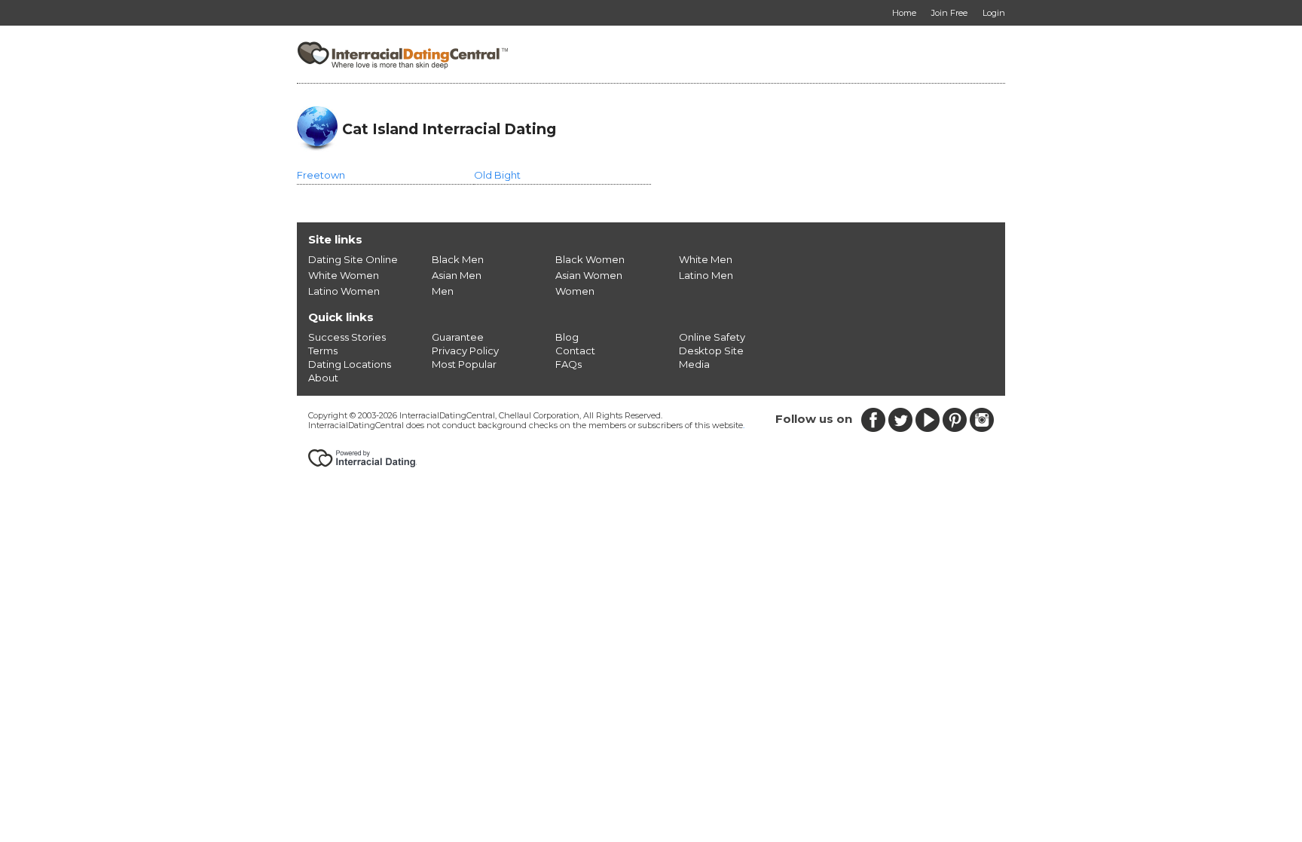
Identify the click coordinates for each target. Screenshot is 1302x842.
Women (574, 291)
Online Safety (712, 337)
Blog (567, 337)
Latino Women (344, 291)
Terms (323, 350)
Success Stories (347, 337)
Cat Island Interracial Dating (449, 129)
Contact (575, 350)
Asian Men (456, 275)
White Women (343, 275)
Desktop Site (711, 350)
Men (443, 291)
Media (694, 364)
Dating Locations (349, 364)
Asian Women (588, 275)
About (323, 378)
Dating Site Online (353, 259)
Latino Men (706, 275)
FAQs (568, 364)
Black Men (458, 259)
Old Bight (497, 175)
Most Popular (464, 364)
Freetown (321, 175)
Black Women (590, 259)
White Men (705, 259)
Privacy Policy (465, 350)
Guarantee (458, 337)
